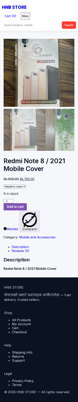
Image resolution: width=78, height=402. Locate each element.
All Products (21, 320)
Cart (15, 328)
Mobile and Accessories (37, 237)
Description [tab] (20, 247)
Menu (25, 16)
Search (69, 25)
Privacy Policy (23, 381)
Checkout (19, 332)
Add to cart (15, 206)
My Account (21, 324)
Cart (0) (10, 16)
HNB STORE (14, 7)
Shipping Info (22, 352)
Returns (18, 356)
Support (18, 360)
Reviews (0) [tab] (20, 251)
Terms (17, 385)
